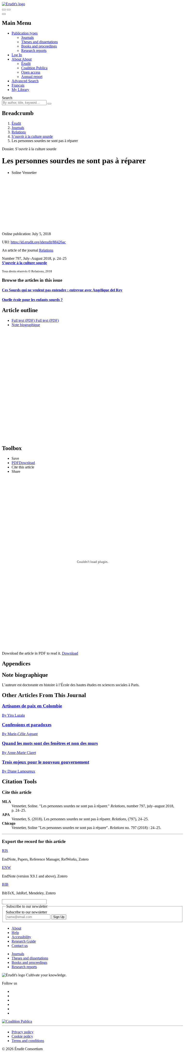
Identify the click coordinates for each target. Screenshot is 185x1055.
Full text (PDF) (23, 320)
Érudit (26, 64)
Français (18, 85)
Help (15, 933)
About (27, 59)
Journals (27, 37)
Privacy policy (22, 1032)
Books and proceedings (39, 46)
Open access (30, 72)
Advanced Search (25, 81)
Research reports (33, 50)
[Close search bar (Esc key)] (9, 9)
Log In (17, 55)
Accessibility (21, 937)
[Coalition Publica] (17, 1021)
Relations (19, 132)
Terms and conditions (28, 1041)
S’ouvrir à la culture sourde (32, 136)
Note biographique (26, 325)
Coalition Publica (34, 68)
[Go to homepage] (13, 4)
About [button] (17, 59)
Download (70, 653)
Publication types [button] (25, 33)
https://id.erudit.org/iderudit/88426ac (38, 242)
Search (7, 98)
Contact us (20, 946)
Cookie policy (22, 1036)
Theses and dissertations (39, 42)
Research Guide (24, 941)
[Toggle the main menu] (4, 14)
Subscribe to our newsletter (26, 912)
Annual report (31, 77)
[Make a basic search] (4, 9)
